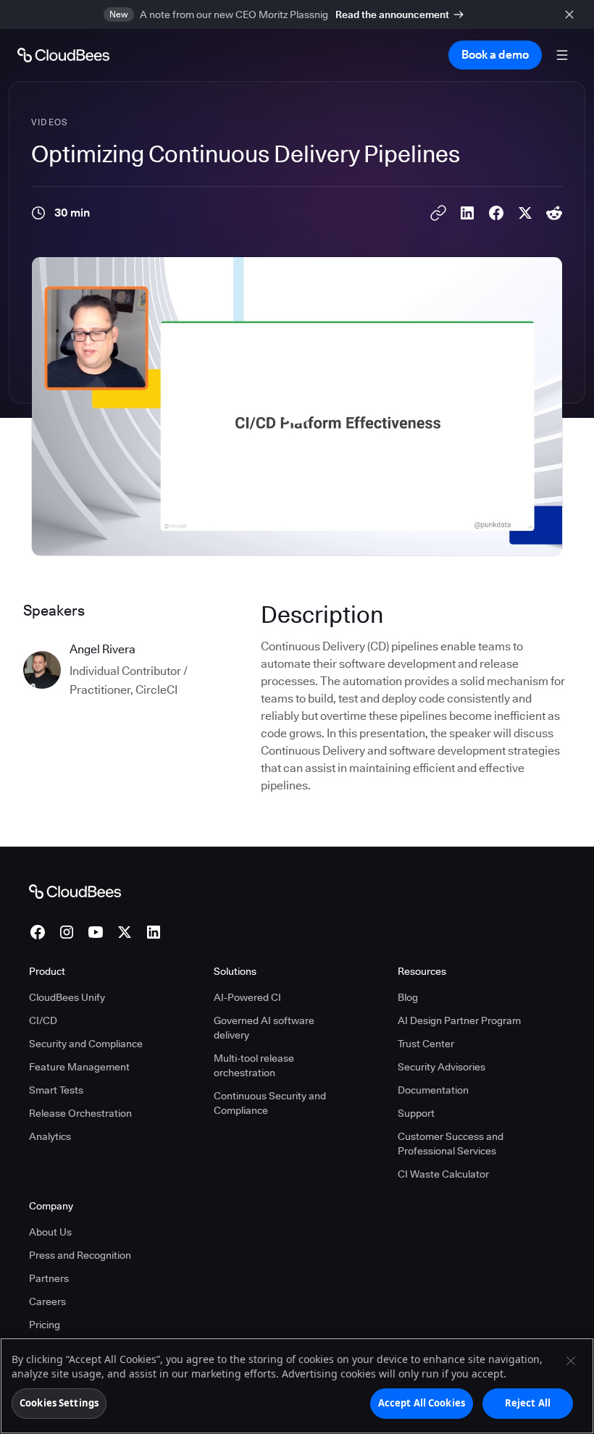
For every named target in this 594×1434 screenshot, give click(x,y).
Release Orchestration (80, 1113)
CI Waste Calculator (443, 1174)
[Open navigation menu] (562, 55)
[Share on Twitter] (525, 213)
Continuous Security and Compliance (270, 1103)
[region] (297, 1386)
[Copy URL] (438, 213)
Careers (47, 1301)
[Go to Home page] (63, 55)
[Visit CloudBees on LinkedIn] (153, 932)
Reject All (528, 1402)
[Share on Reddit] (554, 213)
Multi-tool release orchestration (254, 1065)
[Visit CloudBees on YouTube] (95, 932)
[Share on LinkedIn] (467, 213)
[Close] (571, 1361)
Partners (49, 1278)
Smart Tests (56, 1090)
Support (416, 1113)
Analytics (50, 1136)
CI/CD (43, 1020)
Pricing (44, 1324)
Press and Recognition (80, 1255)
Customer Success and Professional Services (450, 1144)
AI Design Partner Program (459, 1020)
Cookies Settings (59, 1402)
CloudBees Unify (67, 997)
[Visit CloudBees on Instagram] (66, 932)
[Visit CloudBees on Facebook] (37, 932)
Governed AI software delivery (264, 1028)
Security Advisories (441, 1067)
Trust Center (426, 1043)
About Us (50, 1232)
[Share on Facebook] (496, 213)
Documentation (433, 1090)
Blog (408, 997)
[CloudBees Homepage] (75, 890)
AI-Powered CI (247, 997)
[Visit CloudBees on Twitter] (124, 932)
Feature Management (79, 1067)
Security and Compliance (86, 1043)
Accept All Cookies (421, 1402)
